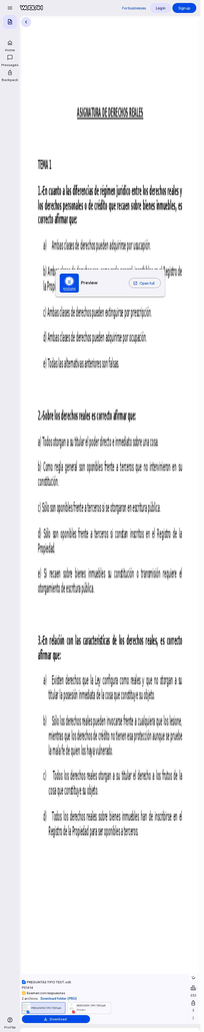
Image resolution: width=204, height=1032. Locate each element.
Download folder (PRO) (59, 998)
